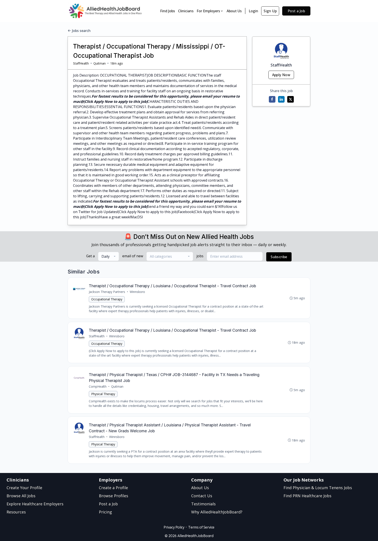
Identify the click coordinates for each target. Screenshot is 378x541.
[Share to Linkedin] (281, 99)
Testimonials (203, 503)
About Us (234, 11)
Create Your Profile (24, 487)
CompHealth (98, 386)
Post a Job (296, 11)
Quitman (99, 63)
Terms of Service (201, 527)
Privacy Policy (174, 527)
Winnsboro (137, 292)
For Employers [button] (208, 11)
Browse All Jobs (21, 495)
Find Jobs (167, 11)
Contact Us (201, 495)
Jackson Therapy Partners (107, 292)
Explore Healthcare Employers (35, 503)
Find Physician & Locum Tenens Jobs (318, 487)
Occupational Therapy (106, 299)
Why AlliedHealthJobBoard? (216, 512)
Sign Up (270, 11)
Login (253, 11)
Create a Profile (113, 487)
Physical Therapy (103, 394)
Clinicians (186, 11)
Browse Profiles (113, 495)
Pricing (105, 512)
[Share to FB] (272, 99)
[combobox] (108, 256)
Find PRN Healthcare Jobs (307, 495)
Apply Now (281, 74)
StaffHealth (81, 63)
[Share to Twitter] (290, 99)
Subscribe (279, 256)
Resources (16, 512)
